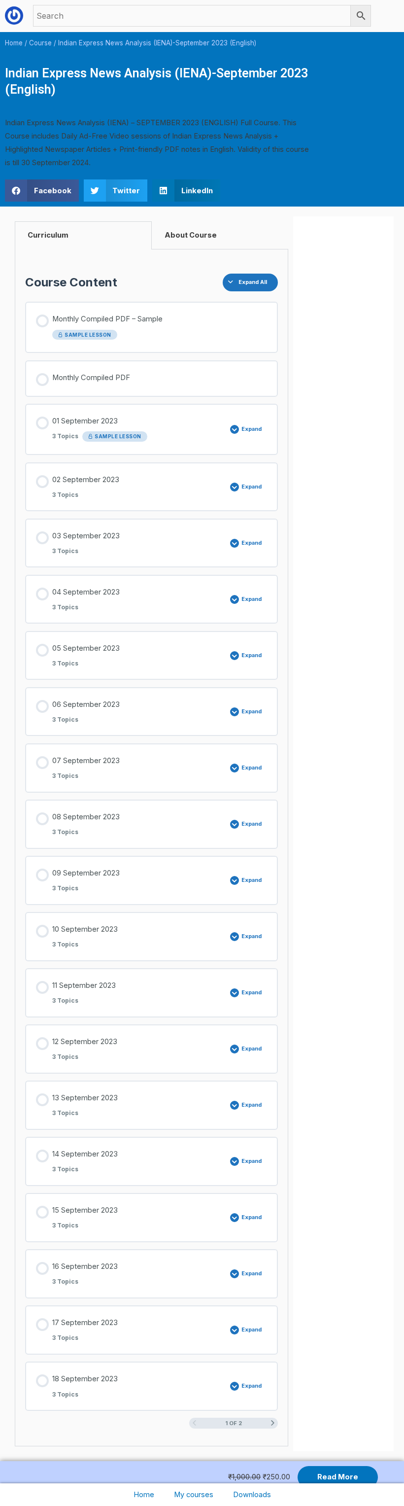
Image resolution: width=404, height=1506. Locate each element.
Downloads (252, 1494)
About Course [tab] (191, 235)
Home (144, 1494)
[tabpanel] (151, 847)
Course (40, 43)
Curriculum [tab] (48, 235)
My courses (193, 1494)
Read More (337, 1476)
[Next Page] (272, 1423)
